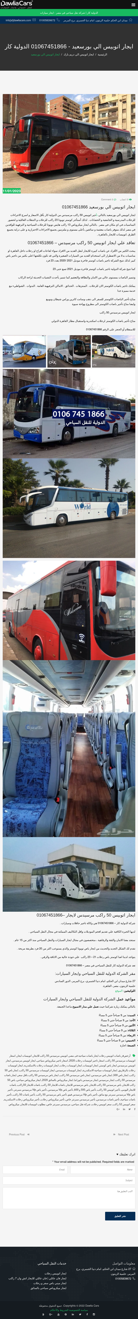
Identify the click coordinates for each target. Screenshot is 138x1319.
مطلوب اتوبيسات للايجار (33, 1104)
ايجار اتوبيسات (90, 1065)
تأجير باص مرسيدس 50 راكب (51, 1095)
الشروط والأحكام (59, 1310)
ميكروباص (14, 1104)
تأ (97, 215)
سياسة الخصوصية (78, 1310)
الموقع (119, 990)
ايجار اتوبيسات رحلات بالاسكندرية (41, 1065)
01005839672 (47, 20)
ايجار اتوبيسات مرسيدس (68, 1070)
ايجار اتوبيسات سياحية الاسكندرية (100, 1070)
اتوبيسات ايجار (24, 1056)
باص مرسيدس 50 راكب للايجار (105, 1085)
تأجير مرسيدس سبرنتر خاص (80, 1099)
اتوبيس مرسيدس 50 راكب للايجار (50, 1056)
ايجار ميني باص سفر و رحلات (49, 1283)
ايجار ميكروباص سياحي (29, 1080)
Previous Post (18, 1134)
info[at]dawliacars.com (18, 20)
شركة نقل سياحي (81, 1104)
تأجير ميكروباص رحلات (53, 1099)
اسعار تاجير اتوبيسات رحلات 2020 (86, 1061)
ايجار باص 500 (120, 1075)
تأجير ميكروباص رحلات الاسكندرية (22, 1099)
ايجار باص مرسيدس (101, 1075)
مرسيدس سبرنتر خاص (58, 1104)
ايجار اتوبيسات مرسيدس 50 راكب (37, 1070)
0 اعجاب (124, 199)
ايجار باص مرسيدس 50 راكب (75, 1075)
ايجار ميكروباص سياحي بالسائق (48, 1288)
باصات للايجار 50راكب (28, 1085)
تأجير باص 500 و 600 (85, 1090)
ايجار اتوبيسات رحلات (71, 1065)
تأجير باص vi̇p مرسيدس (60, 1090)
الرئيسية (102, 54)
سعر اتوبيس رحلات (102, 1104)
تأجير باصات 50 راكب (24, 1095)
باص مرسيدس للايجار (77, 1085)
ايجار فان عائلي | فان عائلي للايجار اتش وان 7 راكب (37, 1278)
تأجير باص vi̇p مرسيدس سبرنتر (30, 1090)
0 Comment (107, 199)
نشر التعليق (120, 1216)
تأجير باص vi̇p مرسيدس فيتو (83, 1095)
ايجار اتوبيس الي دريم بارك (79, 54)
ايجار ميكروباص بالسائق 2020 (57, 1080)
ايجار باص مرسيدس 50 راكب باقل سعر (38, 1075)
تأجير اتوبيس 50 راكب (108, 1090)
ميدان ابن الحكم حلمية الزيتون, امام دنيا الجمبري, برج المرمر (95, 20)
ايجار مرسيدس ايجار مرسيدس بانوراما (94, 1080)
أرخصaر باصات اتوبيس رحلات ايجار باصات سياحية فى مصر (99, 1056)
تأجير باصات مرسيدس (107, 1099)
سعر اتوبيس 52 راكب (124, 1104)
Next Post (122, 1134)
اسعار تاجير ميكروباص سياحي (52, 1061)
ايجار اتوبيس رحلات (55, 1273)
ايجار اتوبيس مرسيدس (24, 1061)
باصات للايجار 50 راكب (53, 1085)
